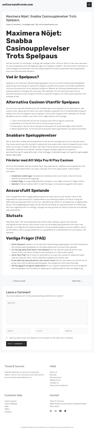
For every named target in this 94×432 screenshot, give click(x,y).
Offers (7, 409)
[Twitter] (65, 411)
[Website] (76, 331)
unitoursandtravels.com (17, 4)
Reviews (53, 375)
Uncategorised (28, 24)
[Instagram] (51, 411)
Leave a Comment (13, 24)
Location (8, 412)
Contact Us (54, 383)
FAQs (6, 406)
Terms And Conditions (59, 385)
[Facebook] (60, 411)
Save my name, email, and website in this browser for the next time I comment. (41, 338)
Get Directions (55, 377)
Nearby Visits (55, 380)
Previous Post (18, 281)
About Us (53, 372)
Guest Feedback (11, 404)
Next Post (77, 281)
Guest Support (11, 401)
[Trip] (56, 411)
